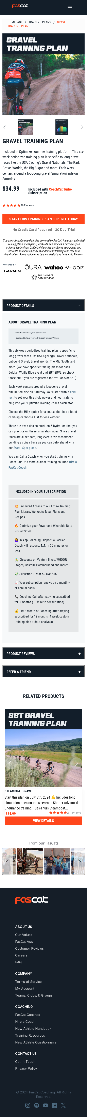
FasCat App (24, 942)
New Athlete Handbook (33, 1029)
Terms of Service (28, 982)
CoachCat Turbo (60, 189)
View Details (43, 821)
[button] (7, 861)
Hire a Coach (25, 1022)
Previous (5, 127)
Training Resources (30, 1035)
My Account (24, 989)
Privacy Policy (26, 1068)
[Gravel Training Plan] (43, 74)
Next (81, 127)
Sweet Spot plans (25, 448)
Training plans (40, 22)
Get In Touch (25, 1062)
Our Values (23, 935)
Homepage (14, 22)
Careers (21, 955)
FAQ (18, 962)
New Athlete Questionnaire (35, 1042)
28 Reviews (27, 205)
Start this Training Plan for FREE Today (43, 219)
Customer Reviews (29, 948)
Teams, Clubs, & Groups (34, 995)
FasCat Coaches (27, 1015)
